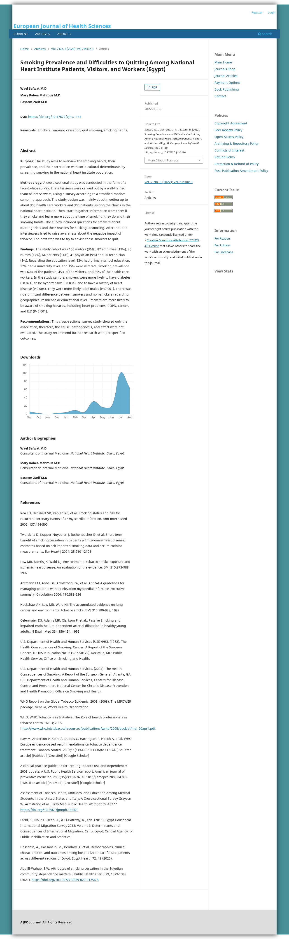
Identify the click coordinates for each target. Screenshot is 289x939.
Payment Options (227, 82)
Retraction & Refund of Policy (236, 164)
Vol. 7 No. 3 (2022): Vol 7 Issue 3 (72, 49)
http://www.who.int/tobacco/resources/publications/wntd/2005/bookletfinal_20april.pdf (88, 728)
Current (21, 34)
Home (24, 49)
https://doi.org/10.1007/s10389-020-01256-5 (65, 880)
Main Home (223, 62)
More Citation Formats (163, 160)
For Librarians (223, 252)
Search (266, 34)
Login (271, 12)
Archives (42, 34)
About (63, 34)
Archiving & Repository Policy (236, 143)
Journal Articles (226, 76)
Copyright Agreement (230, 123)
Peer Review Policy (228, 130)
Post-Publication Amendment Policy (241, 170)
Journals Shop (224, 69)
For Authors (222, 245)
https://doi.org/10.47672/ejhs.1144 (54, 116)
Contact (220, 96)
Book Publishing (226, 89)
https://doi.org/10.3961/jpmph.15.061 (49, 810)
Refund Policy (224, 157)
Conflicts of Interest (229, 150)
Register (257, 12)
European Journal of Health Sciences (62, 26)
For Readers (222, 238)
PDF (154, 87)
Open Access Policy (228, 137)
